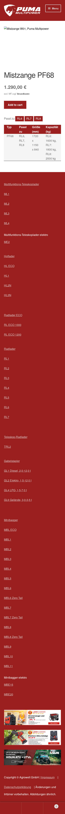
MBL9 (7, 647)
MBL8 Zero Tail (13, 637)
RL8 (38, 118)
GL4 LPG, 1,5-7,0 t (15, 490)
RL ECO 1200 (12, 335)
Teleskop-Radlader (15, 437)
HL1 (6, 276)
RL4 (6, 388)
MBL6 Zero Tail (13, 598)
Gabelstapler (12, 461)
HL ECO (9, 266)
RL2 (6, 368)
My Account (11, 808)
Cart (50, 805)
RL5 (6, 397)
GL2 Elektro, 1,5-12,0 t (17, 480)
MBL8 (7, 627)
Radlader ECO (13, 315)
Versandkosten (23, 93)
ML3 (6, 213)
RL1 (6, 359)
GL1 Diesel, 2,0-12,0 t (17, 471)
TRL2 (7, 447)
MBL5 (7, 578)
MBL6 (7, 588)
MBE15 (8, 685)
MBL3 (7, 559)
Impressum (48, 777)
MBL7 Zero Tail (13, 617)
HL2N (7, 285)
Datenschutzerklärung (17, 787)
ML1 (6, 194)
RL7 (29, 118)
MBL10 (8, 656)
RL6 (19, 118)
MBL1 (7, 539)
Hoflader (9, 256)
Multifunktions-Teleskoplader (21, 184)
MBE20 (8, 694)
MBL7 (7, 608)
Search (32, 808)
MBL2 (7, 549)
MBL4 (7, 569)
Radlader (9, 349)
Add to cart (15, 105)
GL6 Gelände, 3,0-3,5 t (18, 500)
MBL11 (8, 666)
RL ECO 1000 (12, 325)
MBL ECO (10, 530)
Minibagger (11, 520)
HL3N (7, 295)
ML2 (6, 204)
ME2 (7, 242)
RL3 (6, 378)
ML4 (6, 223)
